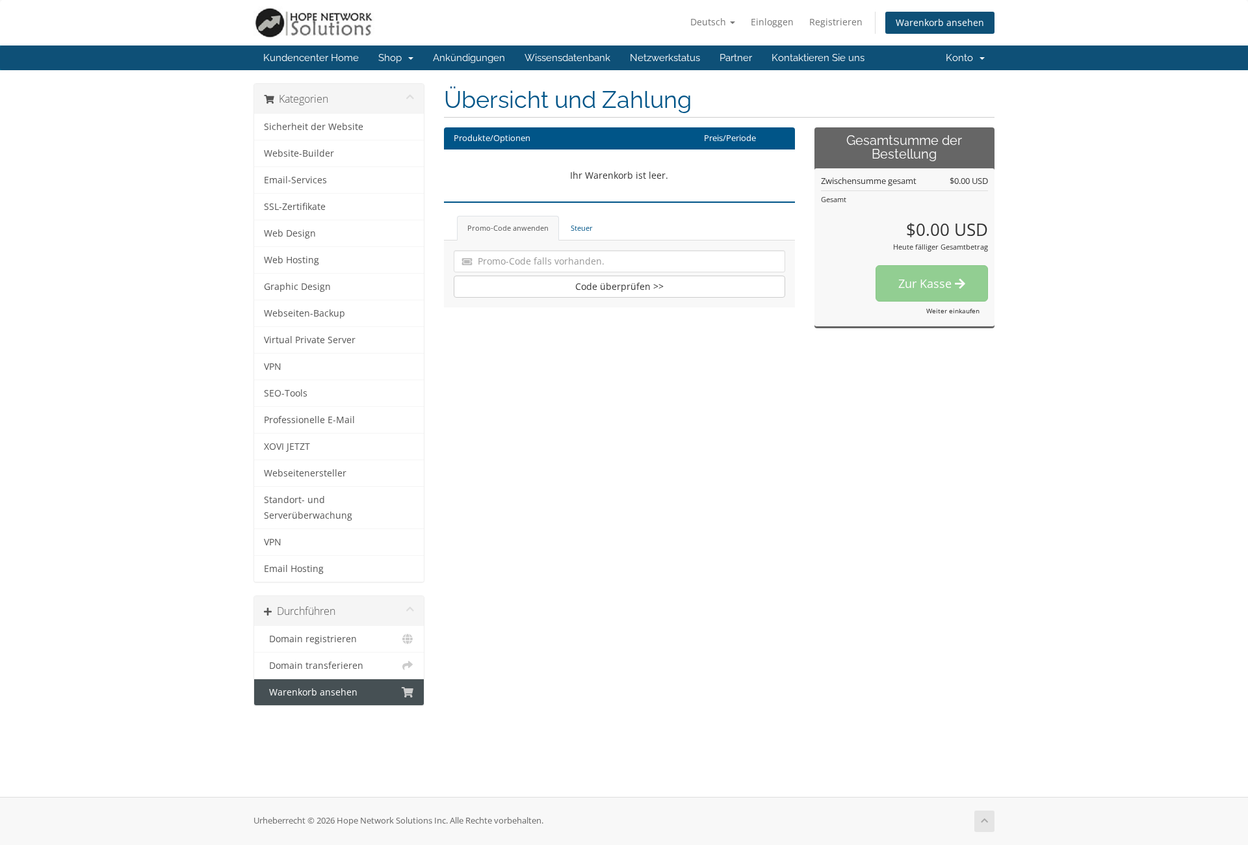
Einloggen (772, 22)
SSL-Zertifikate (295, 207)
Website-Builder (299, 153)
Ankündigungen (469, 58)
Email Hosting (294, 569)
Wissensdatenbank (567, 58)
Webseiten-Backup (304, 313)
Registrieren (836, 22)
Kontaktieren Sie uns (818, 58)
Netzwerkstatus (665, 58)
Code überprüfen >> (619, 286)
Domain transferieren (313, 665)
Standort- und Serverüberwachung (308, 507)
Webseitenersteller (305, 473)
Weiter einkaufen (953, 310)
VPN (272, 366)
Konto (962, 58)
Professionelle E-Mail (309, 420)
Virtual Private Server (310, 340)
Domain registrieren (310, 639)
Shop (392, 58)
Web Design (290, 233)
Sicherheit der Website (313, 127)
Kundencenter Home (311, 58)
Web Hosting (291, 260)
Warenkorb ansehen (940, 22)
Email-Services (295, 180)
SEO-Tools (285, 393)
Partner (736, 58)
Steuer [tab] (582, 228)
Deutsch (709, 22)
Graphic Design (297, 286)
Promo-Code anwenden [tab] (508, 228)
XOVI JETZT (287, 446)
